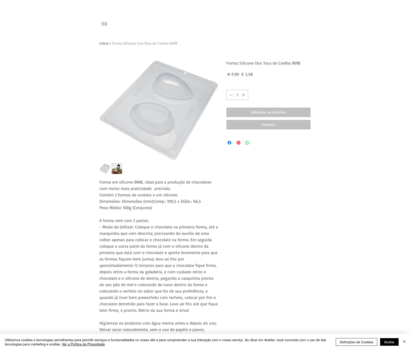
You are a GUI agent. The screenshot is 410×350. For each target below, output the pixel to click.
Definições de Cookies (356, 342)
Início (103, 43)
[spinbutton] (237, 95)
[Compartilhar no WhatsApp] (247, 143)
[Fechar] (404, 342)
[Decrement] (230, 95)
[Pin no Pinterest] (238, 143)
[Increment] (243, 95)
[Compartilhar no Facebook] (229, 143)
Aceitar (389, 342)
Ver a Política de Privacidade (83, 344)
